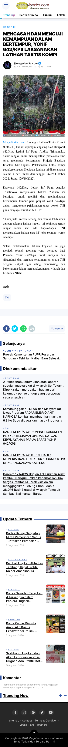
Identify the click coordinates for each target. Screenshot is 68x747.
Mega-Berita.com (13, 142)
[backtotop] (34, 733)
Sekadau (14, 589)
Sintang (13, 529)
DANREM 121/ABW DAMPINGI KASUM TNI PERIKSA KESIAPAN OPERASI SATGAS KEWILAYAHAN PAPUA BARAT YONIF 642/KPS (33, 437)
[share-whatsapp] (23, 328)
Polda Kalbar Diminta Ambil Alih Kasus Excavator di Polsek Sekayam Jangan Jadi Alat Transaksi (25, 627)
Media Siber (26, 724)
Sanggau (14, 619)
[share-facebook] (6, 328)
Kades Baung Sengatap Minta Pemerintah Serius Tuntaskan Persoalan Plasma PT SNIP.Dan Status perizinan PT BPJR (24, 537)
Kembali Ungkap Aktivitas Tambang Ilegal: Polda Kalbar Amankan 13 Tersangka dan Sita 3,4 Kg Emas (25, 567)
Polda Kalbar (17, 559)
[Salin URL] (32, 328)
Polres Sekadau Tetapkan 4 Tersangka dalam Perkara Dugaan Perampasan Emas (24, 597)
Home (6, 26)
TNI (7, 297)
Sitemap (14, 720)
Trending (9, 15)
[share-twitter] (15, 328)
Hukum (48, 15)
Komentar (57, 328)
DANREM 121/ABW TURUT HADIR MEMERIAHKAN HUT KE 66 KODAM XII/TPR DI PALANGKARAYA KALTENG (34, 459)
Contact (27, 720)
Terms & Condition (46, 720)
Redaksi (42, 724)
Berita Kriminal (29, 15)
